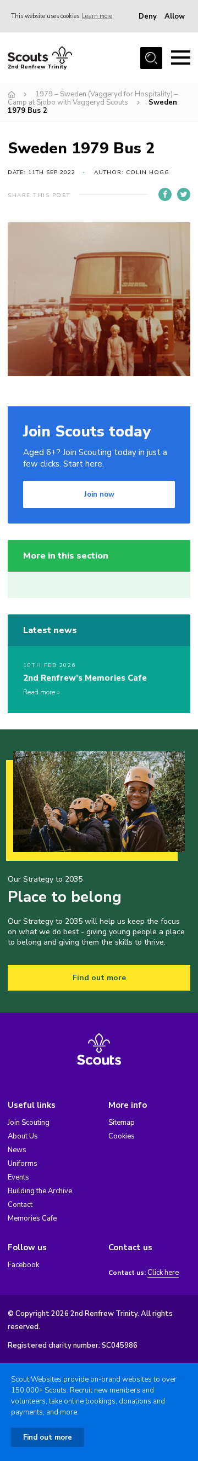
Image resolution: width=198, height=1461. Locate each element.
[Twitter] (183, 194)
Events (18, 1177)
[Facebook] (165, 194)
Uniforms (22, 1164)
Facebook (23, 1265)
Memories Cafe (32, 1218)
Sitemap (121, 1123)
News (17, 1150)
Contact (20, 1205)
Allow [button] (174, 16)
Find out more (99, 978)
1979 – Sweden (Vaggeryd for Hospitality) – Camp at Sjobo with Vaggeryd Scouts (93, 98)
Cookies (121, 1136)
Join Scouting (29, 1123)
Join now (99, 494)
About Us (23, 1136)
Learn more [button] (97, 16)
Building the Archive (40, 1191)
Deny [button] (148, 16)
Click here (163, 1273)
